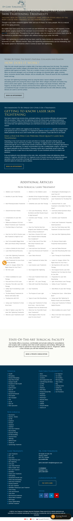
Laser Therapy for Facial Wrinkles (61, 255)
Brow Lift (11, 389)
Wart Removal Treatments (15, 495)
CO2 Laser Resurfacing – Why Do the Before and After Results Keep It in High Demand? (38, 213)
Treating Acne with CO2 (12, 298)
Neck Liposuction (13, 405)
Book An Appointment (14, 95)
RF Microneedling (13, 434)
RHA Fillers (43, 389)
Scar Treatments (33, 288)
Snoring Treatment (13, 483)
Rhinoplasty (12, 376)
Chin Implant (12, 395)
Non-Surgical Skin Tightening (37, 269)
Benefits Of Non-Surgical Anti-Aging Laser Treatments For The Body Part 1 (38, 199)
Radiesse (42, 387)
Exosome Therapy (13, 432)
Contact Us (58, 387)
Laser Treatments (13, 453)
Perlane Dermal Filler (45, 391)
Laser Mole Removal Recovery (14, 250)
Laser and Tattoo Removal (59, 248)
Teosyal (42, 401)
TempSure (11, 424)
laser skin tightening (46, 129)
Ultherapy (11, 438)
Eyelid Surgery (12, 387)
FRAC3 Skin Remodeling (15, 479)
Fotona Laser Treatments (15, 473)
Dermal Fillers (43, 376)
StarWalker (11, 471)
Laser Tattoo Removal (35, 255)
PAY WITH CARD (47, 483)
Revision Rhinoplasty (14, 377)
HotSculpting (12, 475)
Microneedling (12, 430)
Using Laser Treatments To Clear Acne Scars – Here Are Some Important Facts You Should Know (37, 305)
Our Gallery (58, 376)
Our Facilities (59, 377)
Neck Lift (11, 403)
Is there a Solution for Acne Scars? (15, 248)
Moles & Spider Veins (14, 467)
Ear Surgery (12, 385)
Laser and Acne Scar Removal (37, 248)
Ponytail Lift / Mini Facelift (15, 383)
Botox (41, 373)
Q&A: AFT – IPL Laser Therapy (37, 281)
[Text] (4, 263)
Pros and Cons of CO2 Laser (14, 281)
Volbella (42, 403)
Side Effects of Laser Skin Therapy (61, 288)
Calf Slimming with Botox (46, 381)
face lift (4, 33)
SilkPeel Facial (12, 440)
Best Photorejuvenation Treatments (15, 203)
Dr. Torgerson (59, 373)
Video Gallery (59, 381)
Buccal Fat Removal (14, 393)
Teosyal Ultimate (44, 405)
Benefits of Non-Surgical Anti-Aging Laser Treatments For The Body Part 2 (61, 199)
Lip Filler (42, 383)
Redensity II (43, 397)
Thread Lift (11, 442)
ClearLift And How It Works (13, 210)
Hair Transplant (12, 397)
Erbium (31, 222)
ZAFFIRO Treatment (14, 503)
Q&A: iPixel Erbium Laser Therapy (61, 281)
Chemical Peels (13, 436)
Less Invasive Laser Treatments (37, 265)
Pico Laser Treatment (14, 469)
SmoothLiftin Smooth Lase (15, 477)
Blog (57, 383)
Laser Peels (12, 493)
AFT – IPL (11, 455)
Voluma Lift (43, 407)
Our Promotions (60, 391)
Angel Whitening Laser (14, 459)
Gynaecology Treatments (15, 444)
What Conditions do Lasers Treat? (61, 310)
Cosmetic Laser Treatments (59, 217)
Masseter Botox (44, 399)
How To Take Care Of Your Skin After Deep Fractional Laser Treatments (37, 244)
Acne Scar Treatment (14, 428)
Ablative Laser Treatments (13, 192)
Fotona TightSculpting (14, 501)
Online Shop (59, 389)
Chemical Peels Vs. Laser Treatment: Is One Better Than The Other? (61, 206)
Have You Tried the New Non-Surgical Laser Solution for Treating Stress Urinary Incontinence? (38, 229)
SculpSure (11, 420)
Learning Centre (60, 385)
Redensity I (43, 395)
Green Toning (12, 489)
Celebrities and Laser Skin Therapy (38, 203)
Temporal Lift (12, 391)
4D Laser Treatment (14, 485)
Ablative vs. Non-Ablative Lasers (38, 192)
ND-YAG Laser (10, 269)
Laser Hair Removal (14, 491)
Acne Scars (11, 457)
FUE (10, 399)
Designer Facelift (13, 381)
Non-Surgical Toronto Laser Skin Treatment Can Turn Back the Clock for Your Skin (61, 272)
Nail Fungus (12, 499)
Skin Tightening (12, 461)
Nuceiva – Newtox (13, 416)
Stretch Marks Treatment (15, 497)
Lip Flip (10, 418)
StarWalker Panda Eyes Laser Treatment (19, 487)
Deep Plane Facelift (14, 379)
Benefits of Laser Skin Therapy (14, 196)
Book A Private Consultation (36, 354)
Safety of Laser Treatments (59, 284)
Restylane (42, 393)
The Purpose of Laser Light (36, 293)
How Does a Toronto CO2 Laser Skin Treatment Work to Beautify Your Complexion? (37, 237)
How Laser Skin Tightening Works (61, 234)
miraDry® (11, 426)
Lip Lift (10, 401)
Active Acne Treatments (15, 481)
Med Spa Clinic (59, 379)
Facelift (10, 373)
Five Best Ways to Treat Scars (14, 227)
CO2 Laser (11, 463)
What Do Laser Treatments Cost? (15, 314)
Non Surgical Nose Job (46, 379)
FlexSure (11, 422)
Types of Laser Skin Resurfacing (38, 298)
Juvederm (42, 377)
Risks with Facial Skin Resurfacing (38, 284)
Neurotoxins (12, 415)
